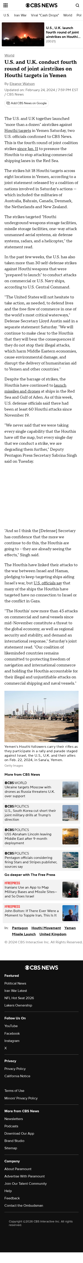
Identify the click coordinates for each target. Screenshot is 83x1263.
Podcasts (11, 1126)
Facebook (12, 1033)
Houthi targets (17, 130)
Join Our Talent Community (25, 1183)
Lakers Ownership (18, 1005)
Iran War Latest (15, 991)
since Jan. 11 (27, 148)
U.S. (7, 15)
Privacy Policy (15, 1069)
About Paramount (17, 1169)
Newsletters (13, 1119)
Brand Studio (14, 1141)
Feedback (12, 1198)
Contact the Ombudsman (23, 1205)
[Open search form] (77, 5)
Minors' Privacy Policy (21, 1098)
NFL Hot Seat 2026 (19, 998)
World (67, 15)
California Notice (17, 1076)
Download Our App (19, 1133)
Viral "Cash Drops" (45, 15)
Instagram (11, 1041)
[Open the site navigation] (15, 5)
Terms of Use (14, 1091)
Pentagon (20, 928)
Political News (15, 983)
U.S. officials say (48, 583)
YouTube (11, 1026)
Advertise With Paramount (24, 1176)
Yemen (70, 928)
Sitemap (10, 1148)
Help (8, 1191)
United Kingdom (52, 934)
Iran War (20, 15)
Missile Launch (24, 934)
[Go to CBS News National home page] (42, 5)
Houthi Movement (46, 928)
